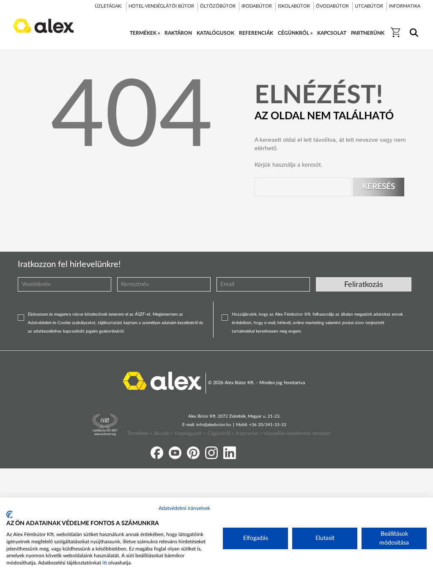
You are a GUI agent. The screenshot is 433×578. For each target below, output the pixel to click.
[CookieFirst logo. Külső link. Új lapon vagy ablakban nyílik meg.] (9, 514)
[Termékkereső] (412, 27)
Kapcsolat (247, 433)
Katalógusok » (190, 433)
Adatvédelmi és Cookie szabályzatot (62, 323)
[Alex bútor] (162, 380)
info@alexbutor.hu (213, 425)
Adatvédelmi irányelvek (184, 508)
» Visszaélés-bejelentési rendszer (295, 433)
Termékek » (139, 433)
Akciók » (163, 433)
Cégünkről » (221, 433)
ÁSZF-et (143, 314)
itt (104, 562)
